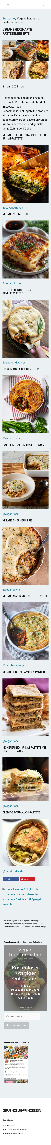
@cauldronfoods (12, 871)
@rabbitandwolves (14, 362)
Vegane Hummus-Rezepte (22, 894)
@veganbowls (11, 589)
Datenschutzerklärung (16, 1130)
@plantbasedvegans (15, 665)
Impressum (10, 1126)
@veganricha (10, 513)
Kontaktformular (14, 1133)
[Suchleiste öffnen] (43, 4)
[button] (11, 879)
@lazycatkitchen (12, 207)
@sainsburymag (12, 438)
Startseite (8, 18)
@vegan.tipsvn (11, 283)
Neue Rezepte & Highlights (22, 889)
